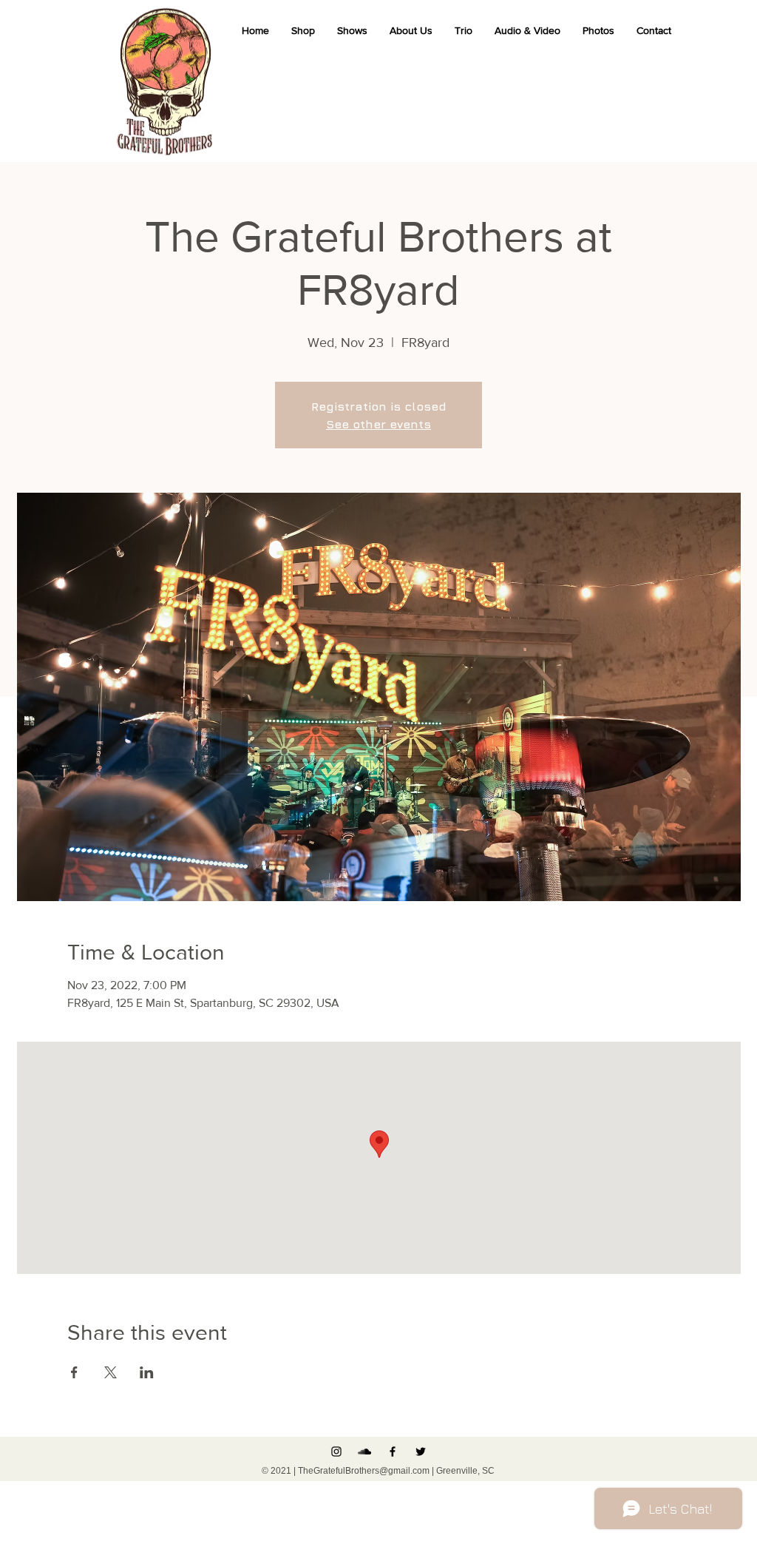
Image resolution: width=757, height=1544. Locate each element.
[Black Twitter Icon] (420, 1451)
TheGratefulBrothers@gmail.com (364, 1471)
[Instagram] (336, 1451)
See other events (378, 424)
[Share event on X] (110, 1372)
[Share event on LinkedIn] (147, 1372)
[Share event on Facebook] (74, 1372)
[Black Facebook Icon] (392, 1451)
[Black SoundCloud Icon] (364, 1451)
